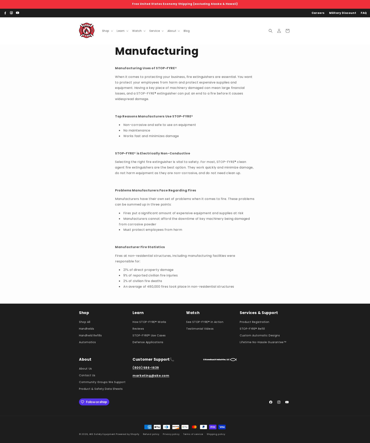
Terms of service (193, 433)
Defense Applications (148, 342)
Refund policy (151, 433)
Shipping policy (216, 433)
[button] (107, 31)
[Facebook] (5, 13)
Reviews (138, 328)
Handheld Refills (90, 335)
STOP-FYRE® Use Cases (149, 335)
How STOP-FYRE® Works (149, 322)
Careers (318, 13)
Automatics (87, 342)
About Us (85, 368)
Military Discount (342, 13)
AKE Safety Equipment (102, 434)
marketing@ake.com (151, 375)
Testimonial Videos (200, 328)
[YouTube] (17, 13)
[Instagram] (11, 13)
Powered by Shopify (127, 434)
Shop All (84, 322)
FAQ (364, 13)
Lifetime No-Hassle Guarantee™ (263, 342)
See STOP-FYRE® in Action (204, 322)
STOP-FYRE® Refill (252, 328)
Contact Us (87, 375)
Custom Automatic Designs (260, 335)
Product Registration (254, 322)
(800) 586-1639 (146, 367)
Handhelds (86, 328)
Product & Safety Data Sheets (101, 389)
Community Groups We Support (102, 382)
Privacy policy (171, 433)
